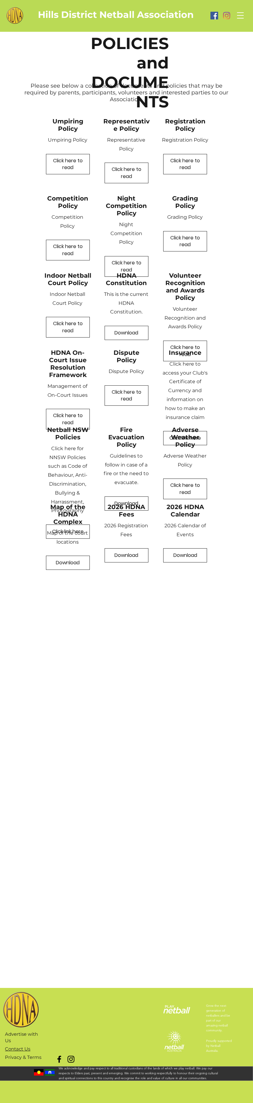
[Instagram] (226, 15)
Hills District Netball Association (116, 14)
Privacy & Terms (23, 1057)
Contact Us (17, 1049)
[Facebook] (214, 15)
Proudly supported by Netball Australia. (219, 1046)
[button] (240, 15)
